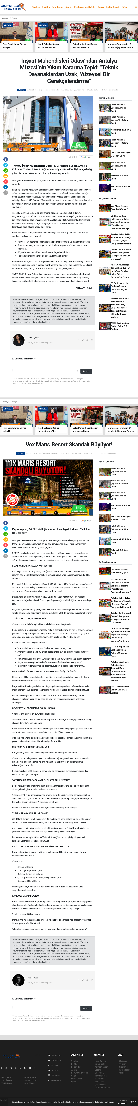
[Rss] (26, 1068)
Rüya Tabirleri (124, 1070)
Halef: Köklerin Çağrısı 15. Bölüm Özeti (119, 120)
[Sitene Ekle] (36, 1068)
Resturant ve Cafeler (85, 7)
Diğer (125, 7)
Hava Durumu (100, 1061)
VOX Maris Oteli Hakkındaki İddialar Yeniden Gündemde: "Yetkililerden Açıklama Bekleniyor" (121, 222)
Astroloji (122, 1073)
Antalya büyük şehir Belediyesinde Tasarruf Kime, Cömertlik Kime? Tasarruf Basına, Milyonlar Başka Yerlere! (120, 307)
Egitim (74, 1082)
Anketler (122, 1064)
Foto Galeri (56, 1055)
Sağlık (101, 7)
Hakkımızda (6, 1077)
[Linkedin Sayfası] (21, 1068)
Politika (46, 7)
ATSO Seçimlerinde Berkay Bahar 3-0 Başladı (120, 326)
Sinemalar (99, 1079)
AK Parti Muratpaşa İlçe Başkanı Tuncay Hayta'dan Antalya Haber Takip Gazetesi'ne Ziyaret (120, 271)
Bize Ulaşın (56, 1080)
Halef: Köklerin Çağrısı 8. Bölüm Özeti (119, 165)
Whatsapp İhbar (30, 1080)
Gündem (36, 7)
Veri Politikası (6, 1083)
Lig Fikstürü (99, 1073)
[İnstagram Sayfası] (12, 1068)
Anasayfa (6, 18)
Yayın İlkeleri (6, 1080)
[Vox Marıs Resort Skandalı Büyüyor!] (48, 487)
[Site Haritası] (31, 1068)
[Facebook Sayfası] (2, 1068)
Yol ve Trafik (100, 1064)
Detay (124, 1101)
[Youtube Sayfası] (17, 1068)
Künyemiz (55, 1075)
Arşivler (54, 1070)
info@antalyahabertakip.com (40, 342)
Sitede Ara (123, 1061)
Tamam (123, 1103)
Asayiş (68, 7)
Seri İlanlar (99, 1082)
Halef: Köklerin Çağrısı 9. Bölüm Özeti (119, 108)
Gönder (86, 371)
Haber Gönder (29, 1083)
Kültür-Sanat (112, 7)
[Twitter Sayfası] (7, 1068)
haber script (5, 1103)
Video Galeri (56, 1060)
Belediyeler (57, 7)
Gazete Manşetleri (102, 1088)
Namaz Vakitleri (101, 1067)
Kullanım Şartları (30, 1077)
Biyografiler (123, 1067)
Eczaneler (99, 1070)
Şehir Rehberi (100, 1085)
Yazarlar (54, 1065)
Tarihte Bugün (101, 1076)
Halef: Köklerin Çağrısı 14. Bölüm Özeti (119, 143)
